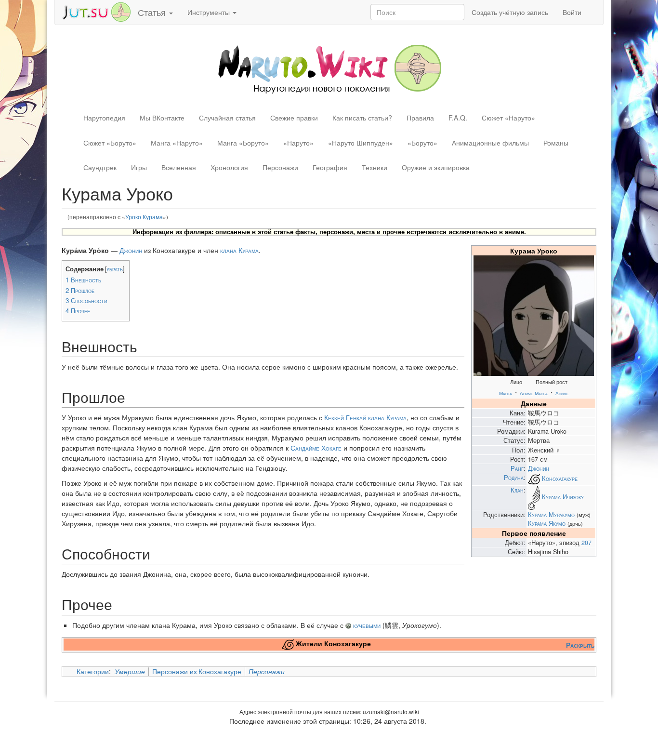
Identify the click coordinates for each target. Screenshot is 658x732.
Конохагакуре (560, 478)
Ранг (517, 468)
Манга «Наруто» (177, 142)
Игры (139, 167)
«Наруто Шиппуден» (360, 142)
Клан (517, 490)
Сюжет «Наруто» (508, 117)
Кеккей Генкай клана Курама (365, 417)
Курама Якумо (547, 523)
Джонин (538, 468)
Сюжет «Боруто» (109, 142)
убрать (114, 269)
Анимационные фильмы (490, 142)
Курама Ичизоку (563, 497)
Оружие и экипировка (436, 167)
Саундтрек (100, 167)
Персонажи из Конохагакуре (196, 671)
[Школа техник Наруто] (96, 11)
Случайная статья (227, 117)
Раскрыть (580, 645)
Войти (572, 12)
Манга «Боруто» (243, 142)
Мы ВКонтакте (162, 117)
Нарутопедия (104, 117)
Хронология (229, 167)
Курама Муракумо (551, 514)
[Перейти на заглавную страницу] (329, 68)
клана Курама (239, 250)
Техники (374, 167)
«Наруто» (298, 142)
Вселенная (178, 167)
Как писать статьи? (362, 117)
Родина (514, 477)
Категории (93, 671)
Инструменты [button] (209, 12)
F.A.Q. (457, 117)
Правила (420, 117)
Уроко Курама (144, 217)
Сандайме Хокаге (316, 448)
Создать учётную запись (510, 12)
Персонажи (280, 167)
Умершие (130, 671)
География (330, 167)
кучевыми (367, 625)
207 (586, 542)
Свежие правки (294, 117)
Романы (555, 142)
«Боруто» (422, 142)
